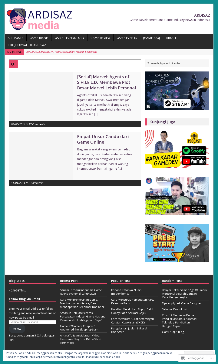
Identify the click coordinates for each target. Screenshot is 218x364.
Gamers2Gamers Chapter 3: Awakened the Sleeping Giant (79, 328)
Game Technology (69, 38)
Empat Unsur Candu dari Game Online (103, 139)
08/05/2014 (18, 124)
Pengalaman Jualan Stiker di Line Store (129, 330)
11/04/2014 (18, 183)
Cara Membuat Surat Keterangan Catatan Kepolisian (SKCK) (132, 320)
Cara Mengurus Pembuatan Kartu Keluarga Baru (133, 301)
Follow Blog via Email (24, 299)
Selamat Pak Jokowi (174, 309)
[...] (96, 114)
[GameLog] (151, 38)
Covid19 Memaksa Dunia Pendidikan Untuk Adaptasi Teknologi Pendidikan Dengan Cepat (179, 320)
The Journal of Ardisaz (27, 45)
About (171, 38)
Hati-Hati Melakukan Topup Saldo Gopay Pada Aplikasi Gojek (132, 311)
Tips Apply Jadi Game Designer (181, 303)
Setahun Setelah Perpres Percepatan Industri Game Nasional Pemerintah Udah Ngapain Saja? (83, 316)
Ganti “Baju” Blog (173, 332)
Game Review (100, 38)
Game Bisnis (39, 38)
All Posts (15, 38)
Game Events (127, 38)
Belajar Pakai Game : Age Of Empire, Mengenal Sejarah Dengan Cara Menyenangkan (185, 293)
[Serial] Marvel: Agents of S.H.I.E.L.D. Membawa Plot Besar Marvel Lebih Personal (106, 82)
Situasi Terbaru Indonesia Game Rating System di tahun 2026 (81, 292)
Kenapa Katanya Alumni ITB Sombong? (126, 292)
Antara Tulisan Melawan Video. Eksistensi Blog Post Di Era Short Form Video (80, 339)
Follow (17, 329)
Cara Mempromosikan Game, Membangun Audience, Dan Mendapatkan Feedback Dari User (82, 303)
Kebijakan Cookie (110, 357)
